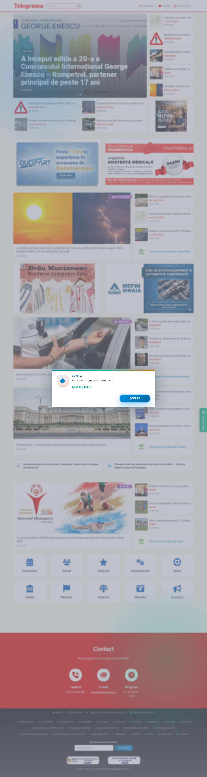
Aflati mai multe (81, 387)
